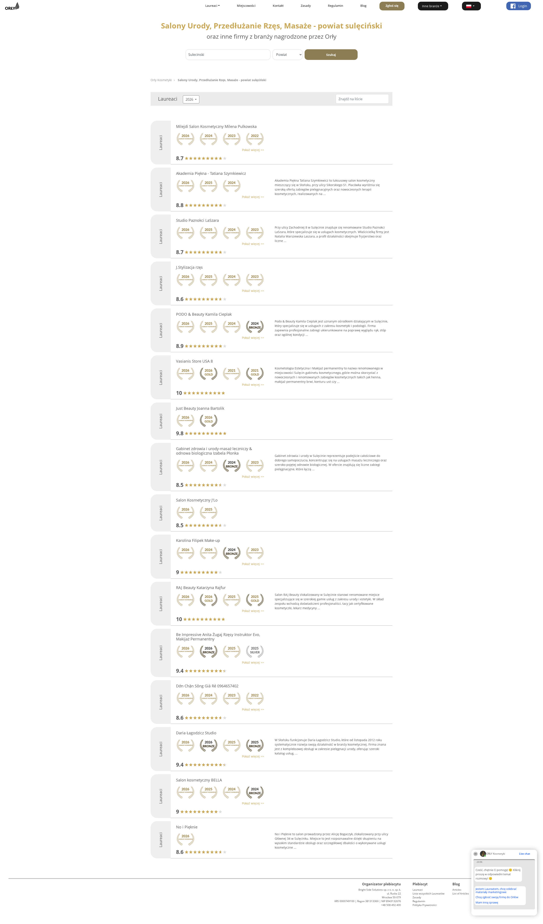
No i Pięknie (186, 826)
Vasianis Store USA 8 (194, 361)
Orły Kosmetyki (161, 80)
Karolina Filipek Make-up (198, 540)
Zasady (306, 6)
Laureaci (418, 890)
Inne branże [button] (430, 6)
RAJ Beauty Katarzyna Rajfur (201, 587)
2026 (190, 99)
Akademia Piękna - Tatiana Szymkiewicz (211, 173)
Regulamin (335, 6)
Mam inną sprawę (487, 902)
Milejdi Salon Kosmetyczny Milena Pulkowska (216, 126)
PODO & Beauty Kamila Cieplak (204, 314)
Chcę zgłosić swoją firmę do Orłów (497, 897)
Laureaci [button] (211, 6)
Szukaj (331, 55)
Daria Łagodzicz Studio (196, 732)
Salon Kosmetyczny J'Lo (197, 500)
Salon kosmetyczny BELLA (199, 780)
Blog (363, 6)
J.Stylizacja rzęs (189, 267)
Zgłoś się (392, 6)
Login (522, 6)
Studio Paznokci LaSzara (197, 220)
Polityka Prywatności (425, 905)
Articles (456, 890)
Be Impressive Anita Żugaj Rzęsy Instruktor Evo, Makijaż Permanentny (218, 637)
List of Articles (460, 893)
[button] (471, 6)
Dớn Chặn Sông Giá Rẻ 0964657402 (207, 685)
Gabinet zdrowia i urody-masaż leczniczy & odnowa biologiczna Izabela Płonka (214, 451)
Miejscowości (246, 6)
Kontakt (278, 6)
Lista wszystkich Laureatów (428, 893)
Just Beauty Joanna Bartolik (200, 408)
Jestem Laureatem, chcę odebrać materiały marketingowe (496, 890)
